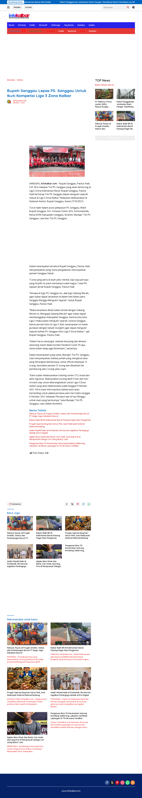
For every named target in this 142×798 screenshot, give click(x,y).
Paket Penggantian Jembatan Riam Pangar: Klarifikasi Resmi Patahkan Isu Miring (81, 2)
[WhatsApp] (127, 782)
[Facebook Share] (67, 504)
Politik (32, 25)
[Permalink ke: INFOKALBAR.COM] (9, 101)
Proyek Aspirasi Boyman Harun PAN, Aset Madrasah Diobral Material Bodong (57, 425)
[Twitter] (112, 782)
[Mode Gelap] (133, 7)
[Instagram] (122, 782)
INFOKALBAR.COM (19, 101)
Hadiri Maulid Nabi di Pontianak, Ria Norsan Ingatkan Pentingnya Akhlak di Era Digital (59, 431)
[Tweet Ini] (72, 504)
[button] (128, 7)
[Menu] (9, 7)
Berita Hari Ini (15, 31)
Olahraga (55, 25)
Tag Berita (69, 25)
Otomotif (43, 25)
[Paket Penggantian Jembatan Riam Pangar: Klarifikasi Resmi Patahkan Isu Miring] (126, 94)
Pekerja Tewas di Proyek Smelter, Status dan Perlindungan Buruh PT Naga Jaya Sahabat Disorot (59, 414)
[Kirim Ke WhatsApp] (89, 504)
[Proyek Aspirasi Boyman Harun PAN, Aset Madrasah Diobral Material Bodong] (78, 523)
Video (82, 31)
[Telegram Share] (83, 504)
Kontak (28, 7)
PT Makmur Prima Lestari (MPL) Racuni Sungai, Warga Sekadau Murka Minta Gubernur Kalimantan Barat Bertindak (103, 104)
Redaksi (17, 7)
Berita (11, 25)
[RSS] (132, 782)
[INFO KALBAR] (19, 16)
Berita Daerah (35, 31)
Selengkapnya (114, 138)
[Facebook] (107, 782)
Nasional (72, 31)
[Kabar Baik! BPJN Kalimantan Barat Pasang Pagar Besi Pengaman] (49, 523)
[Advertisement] (71, 56)
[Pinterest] (117, 782)
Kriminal (22, 25)
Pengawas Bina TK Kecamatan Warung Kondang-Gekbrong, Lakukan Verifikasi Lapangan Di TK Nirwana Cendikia (57, 444)
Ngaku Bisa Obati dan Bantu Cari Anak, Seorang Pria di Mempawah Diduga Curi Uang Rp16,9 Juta (54, 438)
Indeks (92, 25)
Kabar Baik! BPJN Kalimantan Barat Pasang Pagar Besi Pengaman (60, 420)
